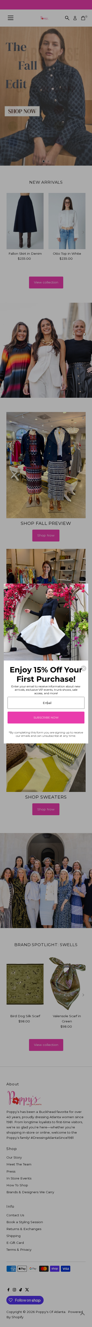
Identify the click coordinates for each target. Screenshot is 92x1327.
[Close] (83, 668)
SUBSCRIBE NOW (46, 717)
